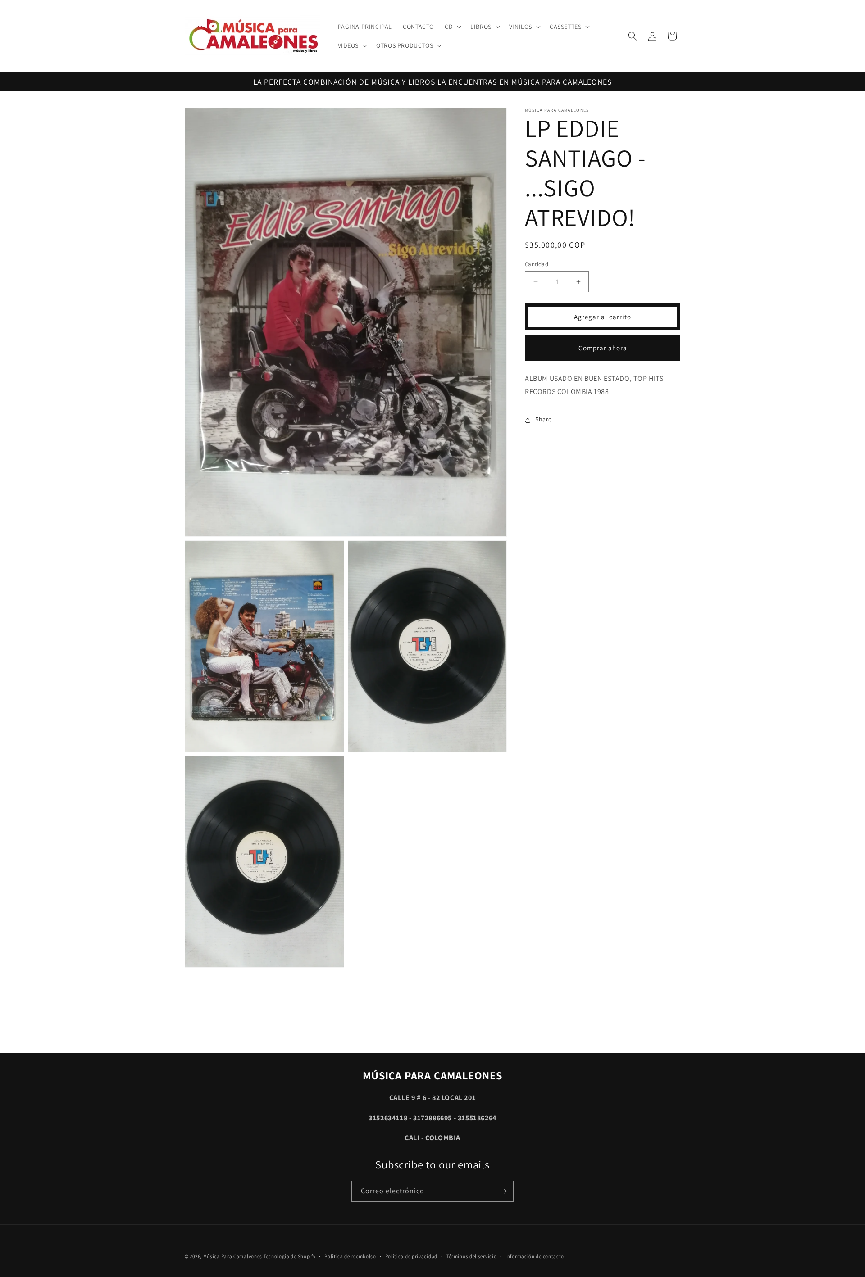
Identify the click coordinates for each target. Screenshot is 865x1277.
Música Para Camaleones (232, 1256)
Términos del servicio (471, 1256)
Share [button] (543, 420)
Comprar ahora (602, 348)
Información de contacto (534, 1256)
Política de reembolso (350, 1256)
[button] (452, 26)
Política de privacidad (411, 1256)
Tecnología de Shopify (290, 1256)
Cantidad (536, 264)
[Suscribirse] (503, 1191)
